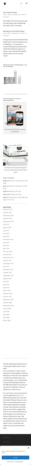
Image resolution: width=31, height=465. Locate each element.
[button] (28, 448)
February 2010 (7, 293)
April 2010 (6, 288)
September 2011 (8, 263)
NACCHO (21, 395)
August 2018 (7, 227)
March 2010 (7, 290)
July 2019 (6, 224)
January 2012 (7, 260)
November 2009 (8, 300)
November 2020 (8, 215)
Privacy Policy (6, 437)
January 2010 (7, 296)
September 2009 (8, 306)
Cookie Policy (10, 461)
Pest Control (21, 14)
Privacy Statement (18, 461)
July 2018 (6, 230)
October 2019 (7, 218)
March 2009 (7, 321)
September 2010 (8, 275)
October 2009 (7, 303)
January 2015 (7, 254)
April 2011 (6, 266)
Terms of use (6, 442)
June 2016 (6, 233)
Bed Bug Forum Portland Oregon (13, 31)
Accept (16, 457)
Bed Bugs (14, 14)
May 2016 (6, 236)
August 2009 (7, 308)
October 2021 (7, 212)
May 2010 (6, 285)
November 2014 (8, 258)
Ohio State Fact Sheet (10, 12)
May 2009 (6, 315)
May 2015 (6, 245)
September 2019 (8, 221)
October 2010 (7, 273)
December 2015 (8, 239)
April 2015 (6, 248)
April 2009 (6, 318)
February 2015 (7, 251)
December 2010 (8, 270)
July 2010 (6, 281)
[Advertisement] (15, 340)
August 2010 (7, 278)
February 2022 (7, 209)
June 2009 (6, 311)
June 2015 (6, 242)
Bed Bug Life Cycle (15, 191)
